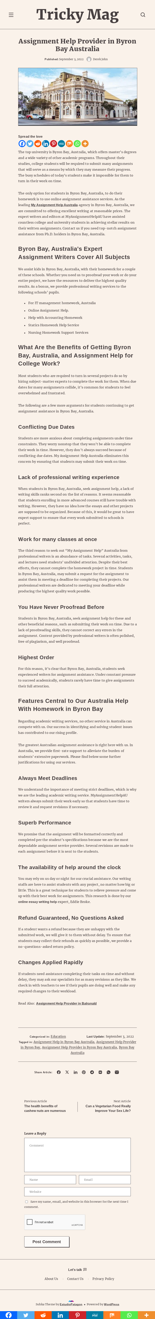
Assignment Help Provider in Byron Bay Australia (79, 1047)
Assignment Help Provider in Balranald (66, 1003)
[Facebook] (22, 143)
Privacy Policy (103, 1279)
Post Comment (46, 1241)
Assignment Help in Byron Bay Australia (64, 1042)
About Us (51, 1279)
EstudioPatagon (71, 1304)
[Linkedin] (45, 143)
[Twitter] (30, 143)
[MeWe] (61, 143)
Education (58, 1036)
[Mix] (69, 143)
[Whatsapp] (77, 143)
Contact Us (75, 1279)
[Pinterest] (53, 143)
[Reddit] (37, 143)
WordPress (111, 1304)
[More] (85, 143)
